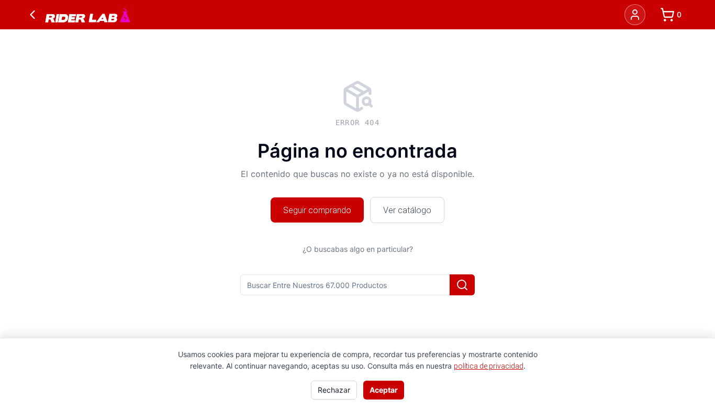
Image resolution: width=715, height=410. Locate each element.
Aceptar (384, 389)
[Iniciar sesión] (634, 14)
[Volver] (32, 14)
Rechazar (334, 389)
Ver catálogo (407, 210)
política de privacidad (488, 366)
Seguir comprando (317, 210)
